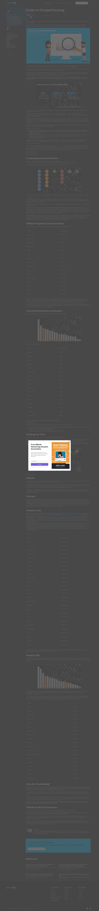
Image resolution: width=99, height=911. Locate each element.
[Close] (69, 442)
